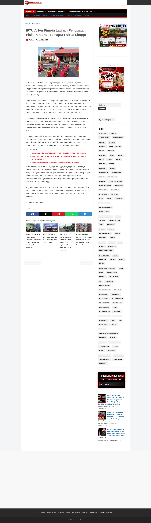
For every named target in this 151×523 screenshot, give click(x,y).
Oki (100, 281)
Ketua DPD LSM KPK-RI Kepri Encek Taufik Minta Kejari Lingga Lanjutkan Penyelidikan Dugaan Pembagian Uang (111, 416)
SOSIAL (87, 15)
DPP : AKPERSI (119, 185)
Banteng (111, 151)
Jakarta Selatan (114, 220)
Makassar (102, 259)
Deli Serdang (112, 177)
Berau (110, 159)
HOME (28, 15)
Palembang (109, 281)
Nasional (102, 276)
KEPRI (45, 15)
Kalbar (111, 229)
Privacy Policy (51, 513)
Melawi (101, 263)
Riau (120, 320)
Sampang (113, 324)
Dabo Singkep (103, 172)
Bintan (118, 159)
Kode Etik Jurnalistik (105, 513)
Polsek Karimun (104, 311)
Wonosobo (102, 363)
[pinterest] (58, 214)
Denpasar (102, 181)
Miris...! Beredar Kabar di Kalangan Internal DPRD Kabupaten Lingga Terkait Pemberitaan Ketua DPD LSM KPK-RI (111, 433)
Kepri (120, 242)
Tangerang (111, 350)
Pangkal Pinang (104, 285)
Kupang (101, 246)
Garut (109, 198)
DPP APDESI (114, 194)
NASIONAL (36, 15)
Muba (101, 272)
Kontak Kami (76, 513)
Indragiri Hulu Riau (105, 216)
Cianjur (112, 168)
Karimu (112, 237)
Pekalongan (103, 294)
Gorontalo (119, 198)
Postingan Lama (86, 263)
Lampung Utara (104, 255)
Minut (121, 268)
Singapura (102, 337)
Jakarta (102, 220)
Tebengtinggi (117, 359)
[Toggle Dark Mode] (122, 2)
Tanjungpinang (104, 359)
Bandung (102, 146)
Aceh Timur (102, 133)
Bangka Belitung (115, 146)
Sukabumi (102, 342)
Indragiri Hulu (104, 211)
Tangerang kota (104, 355)
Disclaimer (61, 513)
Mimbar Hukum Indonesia (107, 268)
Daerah (101, 177)
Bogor (111, 163)
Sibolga (102, 329)
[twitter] (45, 214)
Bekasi (101, 159)
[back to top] (147, 518)
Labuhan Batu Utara (106, 250)
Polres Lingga (104, 307)
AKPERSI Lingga (118, 137)
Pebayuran (117, 290)
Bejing (120, 155)
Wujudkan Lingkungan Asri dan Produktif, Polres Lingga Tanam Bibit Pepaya (59, 153)
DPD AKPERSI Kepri (105, 185)
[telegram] (85, 214)
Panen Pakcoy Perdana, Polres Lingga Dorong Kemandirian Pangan (55, 162)
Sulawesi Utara (115, 342)
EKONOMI (78, 15)
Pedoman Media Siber (89, 513)
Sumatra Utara (104, 346)
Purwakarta (103, 320)
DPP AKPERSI (115, 190)
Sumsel (115, 346)
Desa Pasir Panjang (116, 181)
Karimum (102, 242)
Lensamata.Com (78, 520)
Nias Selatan (114, 276)
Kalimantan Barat (105, 233)
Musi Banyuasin (112, 272)
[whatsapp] (71, 214)
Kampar (117, 233)
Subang (112, 337)
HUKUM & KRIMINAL (57, 15)
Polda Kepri (115, 294)
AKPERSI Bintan (104, 137)
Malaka (112, 259)
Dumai (101, 198)
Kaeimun (102, 229)
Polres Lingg (117, 303)
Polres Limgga (104, 303)
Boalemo (102, 163)
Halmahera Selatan (105, 207)
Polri (114, 307)
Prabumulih (117, 316)
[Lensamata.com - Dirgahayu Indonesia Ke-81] (111, 79)
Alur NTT (102, 142)
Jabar (118, 216)
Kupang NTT (112, 246)
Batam (112, 155)
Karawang (102, 237)
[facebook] (32, 214)
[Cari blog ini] (125, 2)
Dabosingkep (116, 172)
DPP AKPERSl (103, 194)
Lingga (116, 255)
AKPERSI (113, 133)
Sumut (101, 350)
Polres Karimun (117, 298)
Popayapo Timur (104, 316)
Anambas (112, 142)
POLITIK (69, 15)
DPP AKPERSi (103, 190)
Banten (101, 151)
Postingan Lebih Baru (32, 263)
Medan (121, 259)
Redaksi (42, 513)
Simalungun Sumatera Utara (108, 333)
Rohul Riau (103, 324)
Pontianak (117, 311)
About (68, 513)
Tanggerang (118, 355)
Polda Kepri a (103, 298)
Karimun (111, 242)
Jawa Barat (110, 224)
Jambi (101, 224)
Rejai (113, 320)
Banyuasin (102, 155)
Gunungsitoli (103, 203)
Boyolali (102, 168)
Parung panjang (104, 290)
